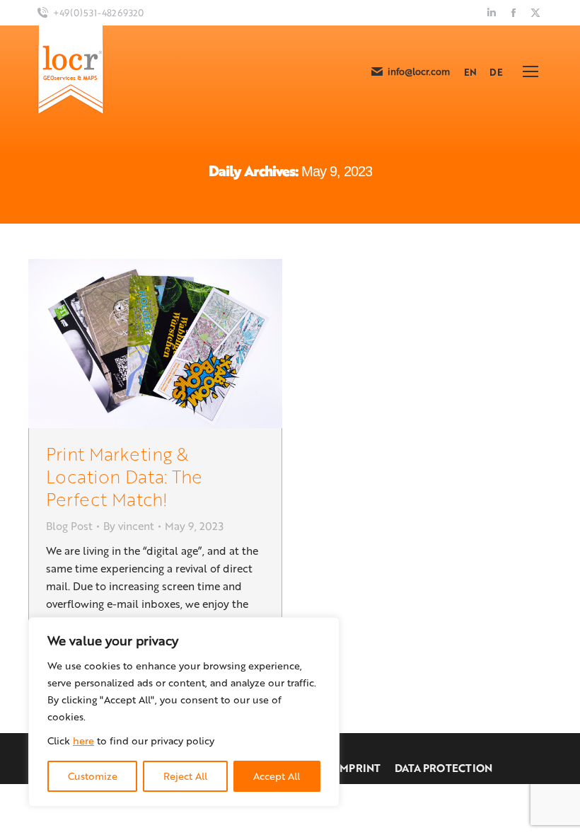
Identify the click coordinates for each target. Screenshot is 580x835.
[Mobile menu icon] (530, 71)
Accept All (276, 776)
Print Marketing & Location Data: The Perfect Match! (124, 476)
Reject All (185, 776)
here (83, 740)
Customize (92, 776)
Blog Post (69, 526)
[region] (184, 712)
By (128, 526)
